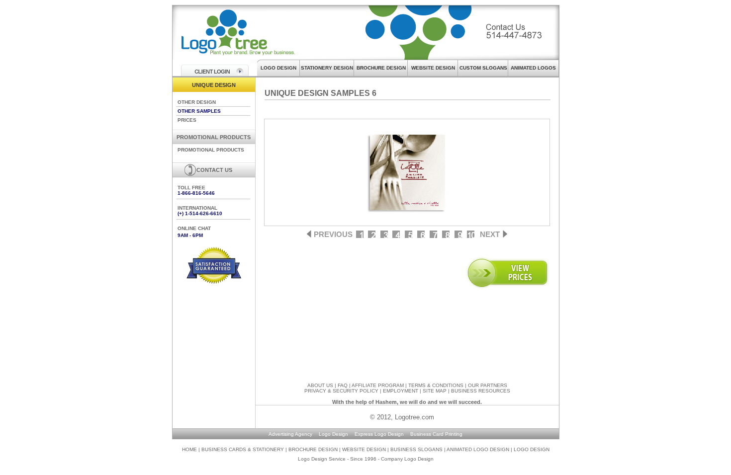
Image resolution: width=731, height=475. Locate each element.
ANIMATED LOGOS (533, 68)
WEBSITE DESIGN (433, 68)
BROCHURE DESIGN (381, 68)
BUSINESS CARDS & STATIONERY (243, 449)
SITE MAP (435, 391)
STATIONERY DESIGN (327, 68)
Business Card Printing (436, 434)
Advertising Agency (290, 434)
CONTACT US (214, 170)
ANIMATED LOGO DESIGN (478, 449)
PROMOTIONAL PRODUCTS (211, 150)
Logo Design (333, 434)
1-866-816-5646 (196, 193)
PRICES (187, 120)
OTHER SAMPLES (199, 111)
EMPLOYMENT (400, 391)
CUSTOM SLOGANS (483, 68)
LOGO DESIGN (278, 68)
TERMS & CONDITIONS (435, 385)
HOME (189, 449)
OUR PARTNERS (487, 385)
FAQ (343, 385)
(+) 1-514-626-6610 (200, 213)
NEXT (490, 234)
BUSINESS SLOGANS (417, 449)
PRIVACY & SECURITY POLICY (341, 391)
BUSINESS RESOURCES (480, 391)
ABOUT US (320, 385)
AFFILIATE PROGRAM (378, 385)
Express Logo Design (379, 434)
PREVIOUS (333, 234)
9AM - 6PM (190, 235)
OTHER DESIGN (197, 102)
